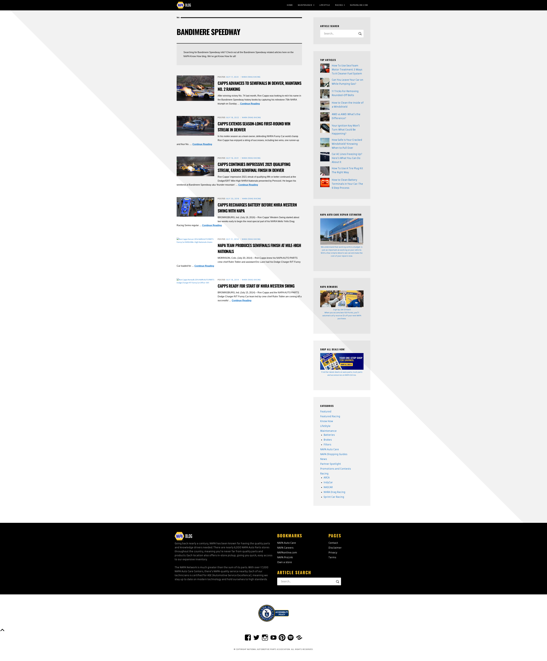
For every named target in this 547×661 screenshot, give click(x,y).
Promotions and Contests (335, 468)
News (323, 459)
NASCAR (328, 487)
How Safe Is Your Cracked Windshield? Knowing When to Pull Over (347, 143)
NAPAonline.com (287, 552)
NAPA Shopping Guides (333, 454)
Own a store (284, 562)
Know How (326, 421)
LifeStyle (325, 5)
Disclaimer (335, 547)
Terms (332, 557)
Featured (325, 411)
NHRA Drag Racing (251, 77)
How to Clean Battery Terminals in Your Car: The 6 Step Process (347, 183)
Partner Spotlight (330, 463)
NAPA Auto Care (329, 449)
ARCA (327, 477)
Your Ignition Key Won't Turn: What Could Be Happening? (346, 129)
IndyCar (328, 482)
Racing (339, 5)
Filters (327, 444)
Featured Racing (330, 416)
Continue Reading (250, 103)
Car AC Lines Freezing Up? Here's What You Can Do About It (347, 158)
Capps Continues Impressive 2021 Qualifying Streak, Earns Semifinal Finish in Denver (254, 167)
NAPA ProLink (285, 557)
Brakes (328, 439)
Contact (333, 542)
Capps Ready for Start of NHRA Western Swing (256, 286)
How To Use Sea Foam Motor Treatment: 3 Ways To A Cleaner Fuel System (347, 69)
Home (290, 5)
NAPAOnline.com (359, 5)
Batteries (329, 434)
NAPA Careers (285, 547)
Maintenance (305, 5)
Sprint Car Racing (334, 497)
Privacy (332, 552)
